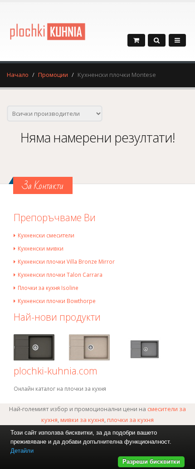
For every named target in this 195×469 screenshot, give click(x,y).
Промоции (53, 75)
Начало (18, 75)
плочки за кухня (130, 420)
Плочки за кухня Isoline (48, 287)
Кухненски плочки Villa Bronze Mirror (66, 261)
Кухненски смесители (46, 235)
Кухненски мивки (40, 248)
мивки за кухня (82, 420)
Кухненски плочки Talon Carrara (60, 274)
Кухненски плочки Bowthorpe (57, 300)
